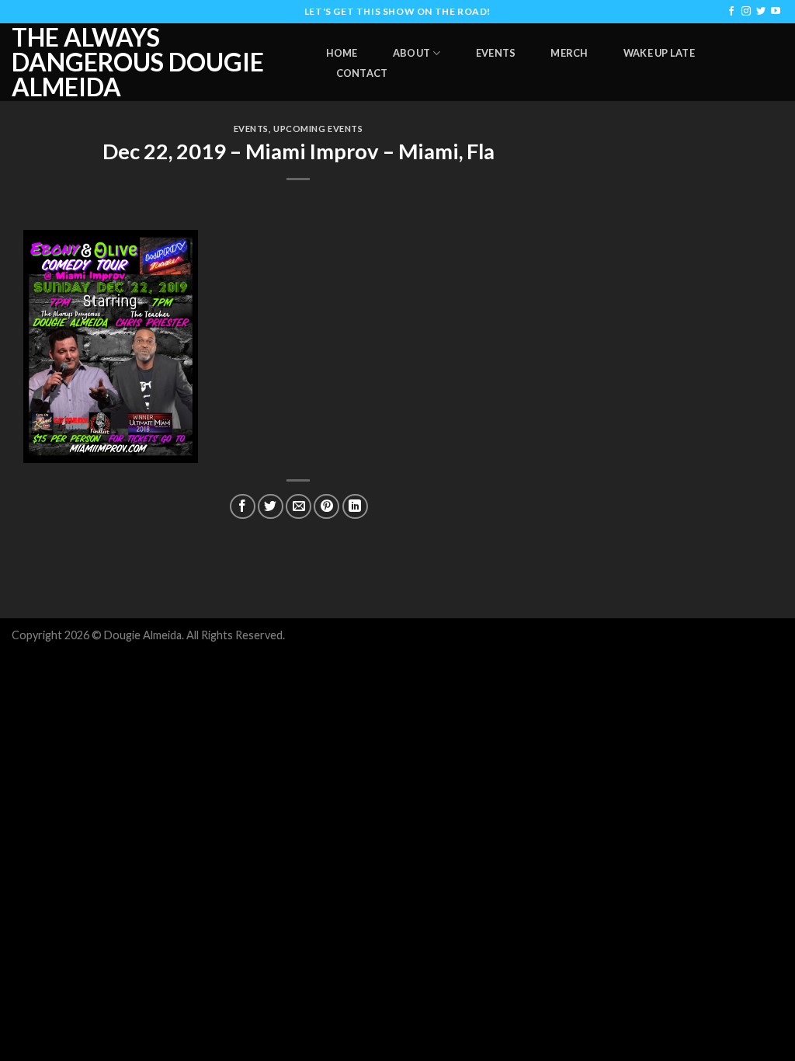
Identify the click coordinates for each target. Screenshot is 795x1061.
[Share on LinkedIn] (355, 507)
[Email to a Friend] (298, 507)
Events (496, 53)
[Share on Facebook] (242, 507)
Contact (362, 73)
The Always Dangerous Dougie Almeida (138, 62)
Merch (569, 53)
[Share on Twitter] (270, 507)
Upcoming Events (318, 128)
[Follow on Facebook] (731, 11)
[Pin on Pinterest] (326, 507)
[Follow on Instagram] (746, 11)
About (411, 53)
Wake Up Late (659, 53)
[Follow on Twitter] (760, 11)
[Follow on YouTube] (775, 11)
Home (342, 53)
